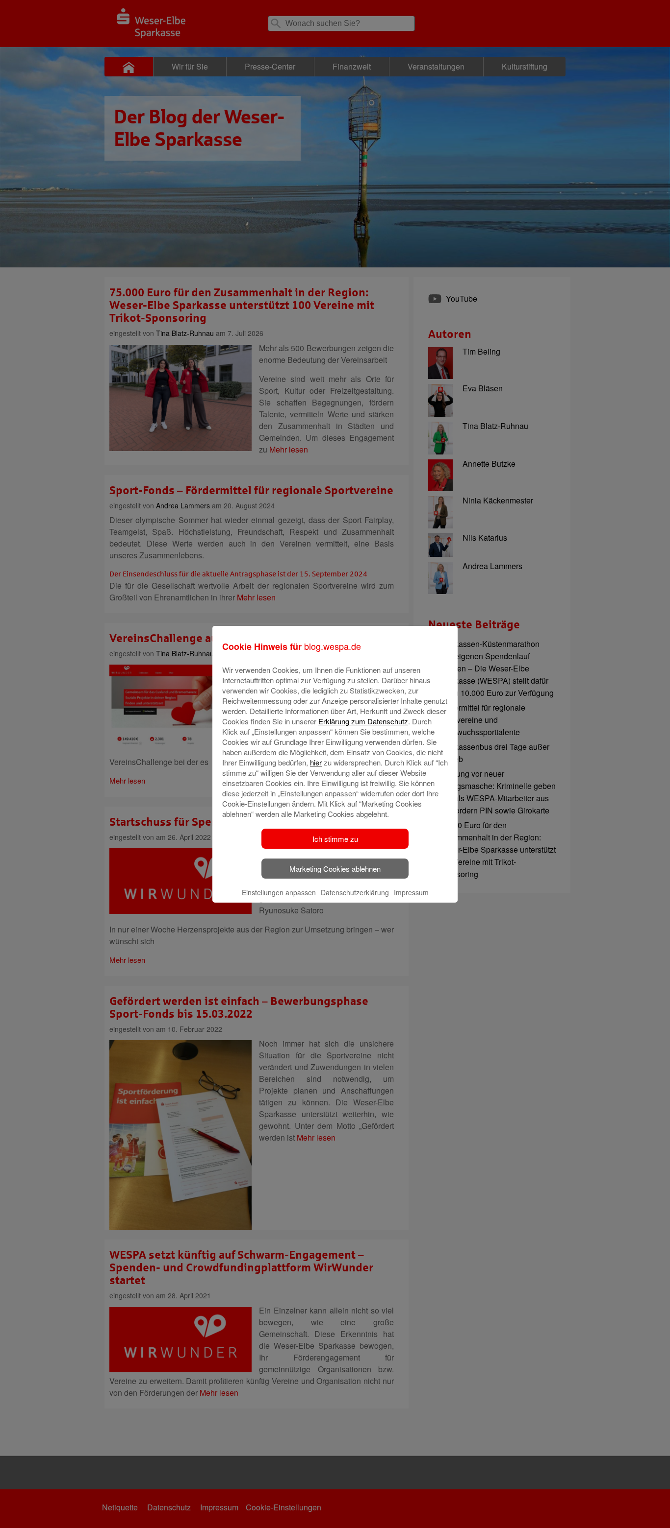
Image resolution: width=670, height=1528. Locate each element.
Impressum (411, 892)
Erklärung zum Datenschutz (363, 721)
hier (316, 762)
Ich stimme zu (335, 839)
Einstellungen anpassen (279, 892)
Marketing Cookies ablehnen (335, 868)
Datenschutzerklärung (355, 892)
